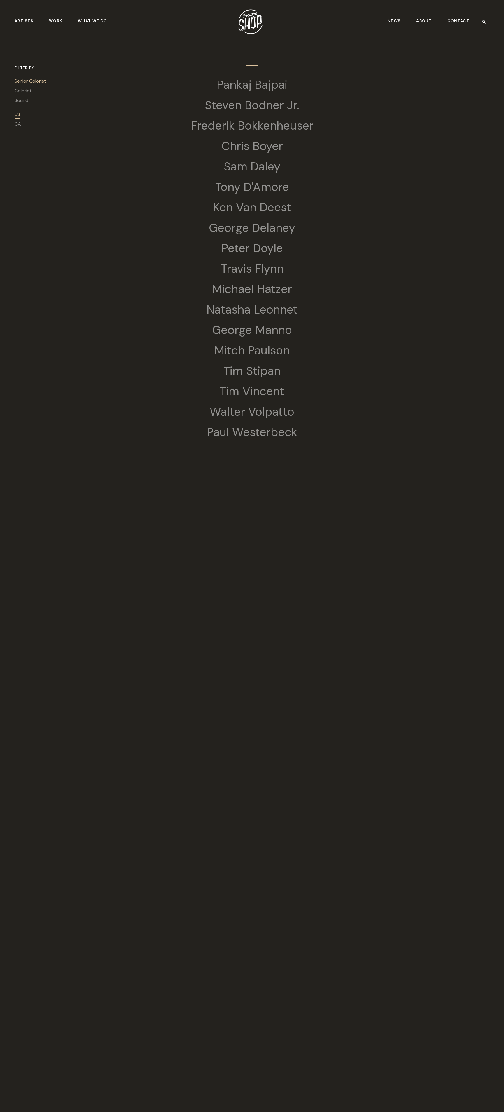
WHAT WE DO (92, 20)
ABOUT (424, 20)
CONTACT (458, 20)
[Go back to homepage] (250, 21)
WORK (55, 20)
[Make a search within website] (485, 21)
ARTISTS (24, 20)
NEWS (394, 20)
